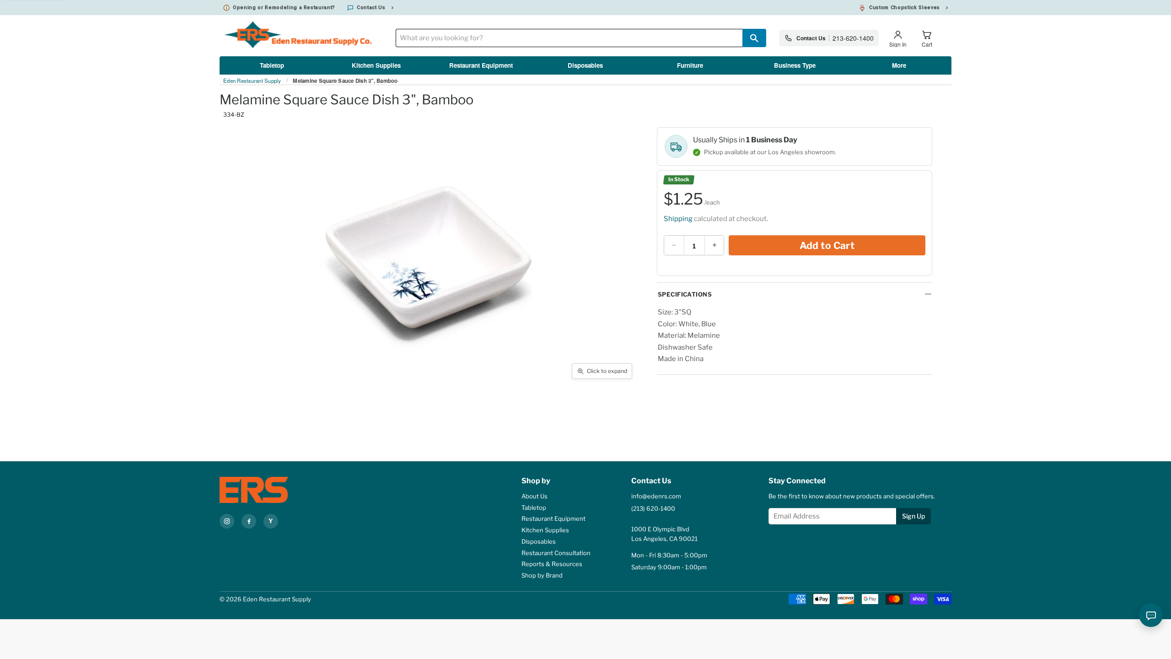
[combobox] (569, 38)
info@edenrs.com (656, 496)
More (899, 65)
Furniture (690, 65)
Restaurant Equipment (481, 65)
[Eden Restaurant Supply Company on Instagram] (227, 521)
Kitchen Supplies (376, 65)
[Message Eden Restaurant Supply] (1151, 615)
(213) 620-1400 (653, 508)
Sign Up (913, 516)
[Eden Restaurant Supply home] (270, 490)
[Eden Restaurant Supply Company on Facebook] (249, 521)
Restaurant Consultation (556, 552)
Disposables (585, 65)
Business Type (795, 65)
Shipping (678, 219)
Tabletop (272, 65)
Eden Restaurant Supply (252, 81)
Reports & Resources (551, 563)
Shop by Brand (542, 575)
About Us (534, 496)
